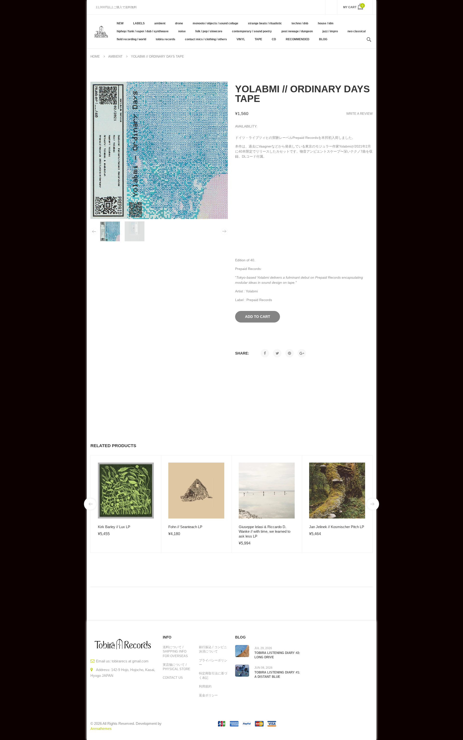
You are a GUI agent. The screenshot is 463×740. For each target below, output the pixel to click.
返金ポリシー (208, 695)
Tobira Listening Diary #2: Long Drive (277, 655)
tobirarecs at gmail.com (130, 661)
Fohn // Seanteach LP (185, 527)
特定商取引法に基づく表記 (213, 675)
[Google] (302, 353)
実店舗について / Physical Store (176, 667)
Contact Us (173, 677)
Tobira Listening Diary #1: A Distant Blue (277, 675)
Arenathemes (101, 729)
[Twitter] (277, 353)
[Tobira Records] (101, 31)
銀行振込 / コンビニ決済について (213, 649)
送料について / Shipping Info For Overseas (175, 651)
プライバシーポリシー (213, 662)
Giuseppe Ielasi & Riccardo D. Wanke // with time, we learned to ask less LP (264, 531)
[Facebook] (265, 353)
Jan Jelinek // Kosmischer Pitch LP (336, 527)
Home (95, 56)
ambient (115, 56)
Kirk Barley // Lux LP (114, 527)
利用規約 (205, 686)
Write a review (359, 113)
